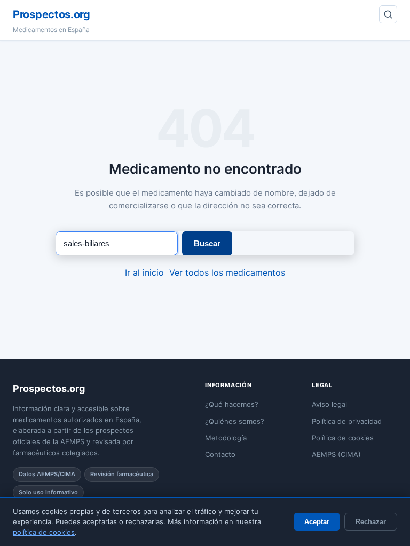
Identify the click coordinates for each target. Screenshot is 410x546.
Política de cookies (343, 437)
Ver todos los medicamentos (227, 272)
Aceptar (316, 522)
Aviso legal (329, 404)
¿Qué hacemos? (231, 404)
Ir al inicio (144, 272)
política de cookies (44, 532)
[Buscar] (388, 14)
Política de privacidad (347, 421)
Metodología (226, 437)
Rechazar (371, 522)
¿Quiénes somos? (234, 421)
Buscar (207, 243)
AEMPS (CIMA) (336, 454)
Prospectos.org (51, 14)
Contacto (220, 454)
